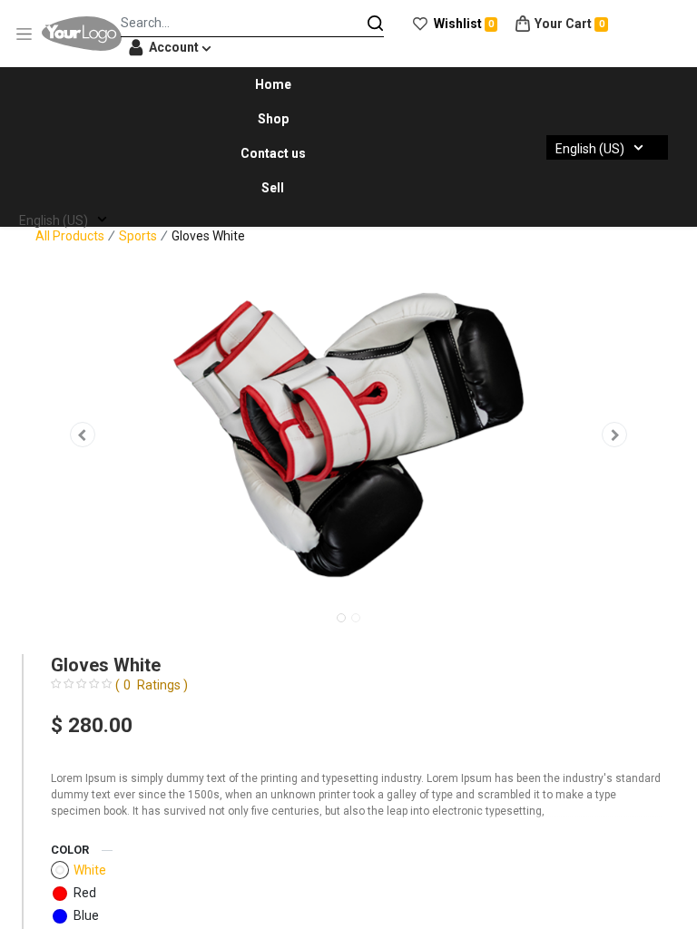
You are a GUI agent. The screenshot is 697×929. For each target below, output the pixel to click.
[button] (82, 435)
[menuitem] (273, 84)
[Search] (376, 22)
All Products (69, 236)
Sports (138, 236)
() (151, 685)
